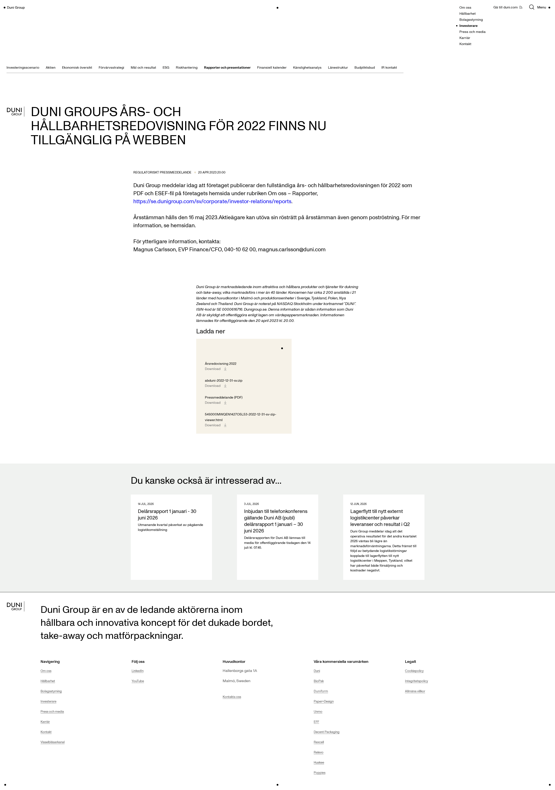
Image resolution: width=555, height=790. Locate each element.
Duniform (321, 691)
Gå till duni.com (505, 7)
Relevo (318, 752)
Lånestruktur (338, 67)
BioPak (319, 681)
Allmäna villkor (415, 691)
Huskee (319, 762)
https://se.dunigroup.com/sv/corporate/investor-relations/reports (212, 201)
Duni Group (16, 7)
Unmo (318, 711)
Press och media (472, 31)
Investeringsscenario (23, 67)
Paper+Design (324, 701)
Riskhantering (187, 67)
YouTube (138, 681)
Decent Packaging (327, 732)
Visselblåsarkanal (53, 742)
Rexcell (319, 742)
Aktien (51, 67)
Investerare (468, 25)
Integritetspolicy (416, 681)
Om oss (465, 7)
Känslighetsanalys (307, 67)
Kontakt (465, 43)
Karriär (464, 37)
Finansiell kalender (272, 67)
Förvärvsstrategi (111, 67)
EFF (316, 721)
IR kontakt (389, 67)
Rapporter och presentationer (227, 67)
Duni (317, 670)
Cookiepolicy (414, 670)
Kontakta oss (232, 696)
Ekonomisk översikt (77, 67)
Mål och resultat (143, 67)
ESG (166, 67)
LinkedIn (138, 670)
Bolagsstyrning (471, 19)
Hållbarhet (467, 13)
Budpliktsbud (364, 67)
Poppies (319, 772)
